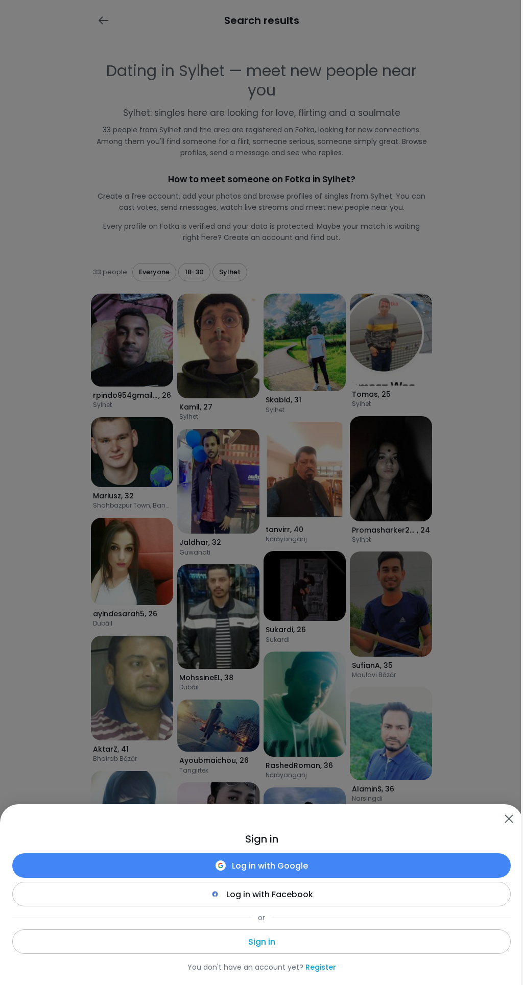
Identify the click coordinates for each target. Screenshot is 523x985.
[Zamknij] (508, 818)
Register (320, 967)
